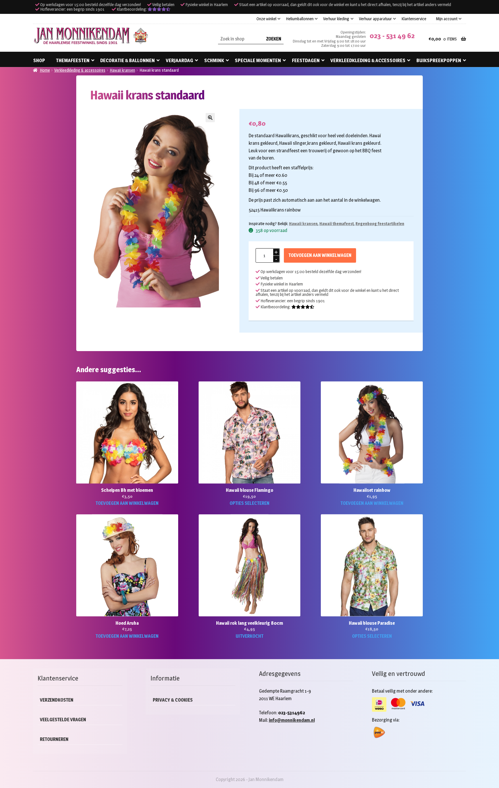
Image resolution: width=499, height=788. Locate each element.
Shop (39, 60)
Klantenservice (413, 18)
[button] (210, 117)
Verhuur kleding (336, 18)
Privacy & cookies (173, 700)
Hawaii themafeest (336, 223)
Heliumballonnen (300, 18)
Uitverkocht (249, 636)
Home (45, 70)
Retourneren (54, 739)
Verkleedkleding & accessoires (367, 60)
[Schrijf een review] (159, 9)
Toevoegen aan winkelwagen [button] (127, 503)
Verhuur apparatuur (375, 18)
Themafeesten (73, 60)
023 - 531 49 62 (392, 35)
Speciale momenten (258, 60)
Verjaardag (179, 60)
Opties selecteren (249, 503)
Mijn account (446, 18)
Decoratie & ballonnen (127, 60)
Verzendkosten (56, 700)
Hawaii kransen (122, 70)
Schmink (214, 60)
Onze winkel (266, 18)
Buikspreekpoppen (438, 60)
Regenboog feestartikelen (379, 223)
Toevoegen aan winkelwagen (319, 255)
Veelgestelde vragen (63, 719)
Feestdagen (306, 60)
